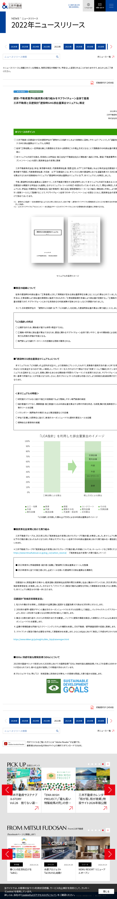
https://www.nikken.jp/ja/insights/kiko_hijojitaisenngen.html (41, 639)
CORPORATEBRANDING (74, 6)
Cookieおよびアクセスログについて (38, 895)
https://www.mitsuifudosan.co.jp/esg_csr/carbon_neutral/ (40, 552)
